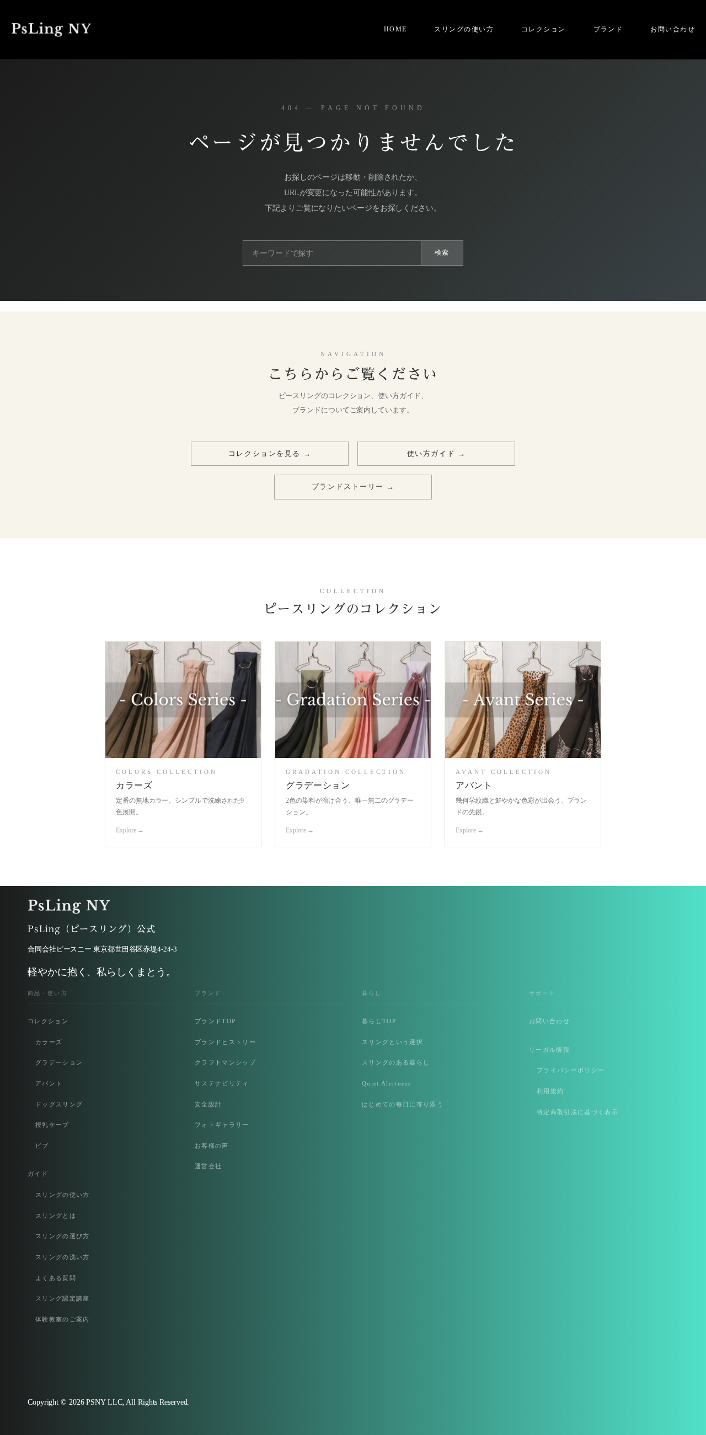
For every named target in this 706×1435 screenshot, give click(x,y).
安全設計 (208, 1104)
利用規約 (550, 1091)
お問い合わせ (549, 1021)
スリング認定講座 (62, 1298)
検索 (442, 252)
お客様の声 (212, 1145)
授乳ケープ (52, 1124)
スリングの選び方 (62, 1236)
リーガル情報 (549, 1049)
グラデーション (59, 1062)
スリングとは (55, 1215)
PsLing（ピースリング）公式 (92, 929)
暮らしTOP (379, 1021)
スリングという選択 (392, 1042)
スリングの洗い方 (62, 1257)
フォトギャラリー (222, 1124)
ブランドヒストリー (225, 1042)
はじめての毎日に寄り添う (402, 1104)
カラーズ (48, 1042)
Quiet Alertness (386, 1083)
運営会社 (208, 1166)
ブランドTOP (215, 1021)
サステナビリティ (222, 1083)
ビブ (42, 1145)
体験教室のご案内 (62, 1319)
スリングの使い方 (62, 1194)
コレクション (48, 1021)
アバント (48, 1083)
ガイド (38, 1173)
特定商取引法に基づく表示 (577, 1112)
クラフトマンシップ (225, 1062)
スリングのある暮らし (396, 1062)
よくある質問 (55, 1278)
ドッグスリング (59, 1104)
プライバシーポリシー (571, 1070)
